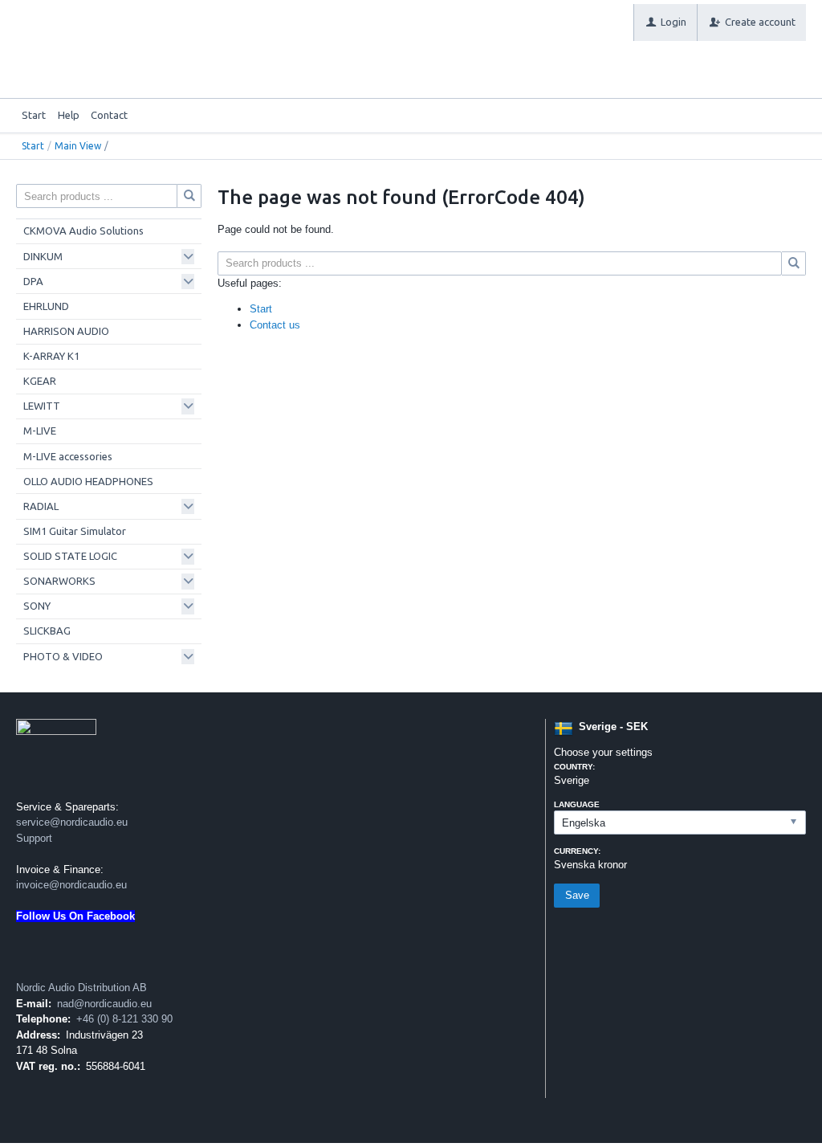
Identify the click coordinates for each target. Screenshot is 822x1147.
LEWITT (41, 405)
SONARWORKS (59, 580)
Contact (109, 114)
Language (577, 804)
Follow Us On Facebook (75, 916)
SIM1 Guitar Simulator (74, 531)
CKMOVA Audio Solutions (83, 230)
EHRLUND (46, 306)
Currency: (577, 851)
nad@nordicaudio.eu (104, 1004)
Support (34, 838)
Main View (78, 146)
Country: (574, 766)
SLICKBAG (47, 630)
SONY (37, 605)
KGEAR (39, 380)
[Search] (794, 263)
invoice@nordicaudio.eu (71, 885)
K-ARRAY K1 (51, 355)
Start (34, 114)
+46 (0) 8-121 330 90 (124, 1019)
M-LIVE (39, 430)
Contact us (275, 325)
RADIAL (41, 506)
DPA (33, 281)
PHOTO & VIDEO (63, 656)
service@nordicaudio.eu (72, 822)
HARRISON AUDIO (66, 331)
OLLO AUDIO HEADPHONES (88, 481)
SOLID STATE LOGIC (70, 555)
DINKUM (43, 256)
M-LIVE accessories (67, 456)
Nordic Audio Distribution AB (81, 988)
